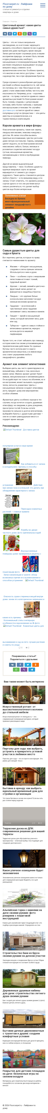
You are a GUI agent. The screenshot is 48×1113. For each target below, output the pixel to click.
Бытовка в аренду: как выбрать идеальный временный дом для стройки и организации (23, 791)
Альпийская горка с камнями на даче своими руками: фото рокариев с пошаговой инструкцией (22, 914)
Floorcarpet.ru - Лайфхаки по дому (17, 5)
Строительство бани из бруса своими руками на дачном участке (24, 954)
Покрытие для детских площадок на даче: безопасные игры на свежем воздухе (24, 1073)
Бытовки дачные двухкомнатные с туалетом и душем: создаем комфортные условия (23, 1033)
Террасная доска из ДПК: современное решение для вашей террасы (24, 831)
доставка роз (9, 110)
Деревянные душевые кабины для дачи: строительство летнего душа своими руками (24, 993)
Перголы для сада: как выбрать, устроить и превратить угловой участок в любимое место (23, 751)
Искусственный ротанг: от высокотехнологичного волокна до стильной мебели (23, 709)
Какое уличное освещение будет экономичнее (23, 872)
